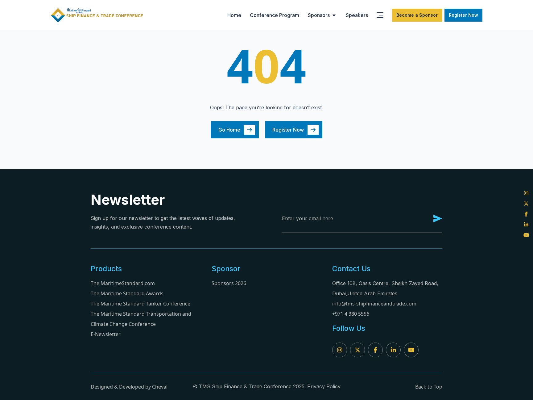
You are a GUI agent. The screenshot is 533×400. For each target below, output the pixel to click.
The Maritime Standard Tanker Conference (140, 303)
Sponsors (319, 15)
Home (234, 15)
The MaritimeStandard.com (123, 283)
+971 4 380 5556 (350, 313)
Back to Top (428, 386)
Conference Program (274, 15)
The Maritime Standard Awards (127, 293)
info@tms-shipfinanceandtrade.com (374, 303)
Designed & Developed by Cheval (129, 386)
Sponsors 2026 (229, 283)
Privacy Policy (324, 386)
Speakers (357, 15)
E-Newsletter (106, 334)
